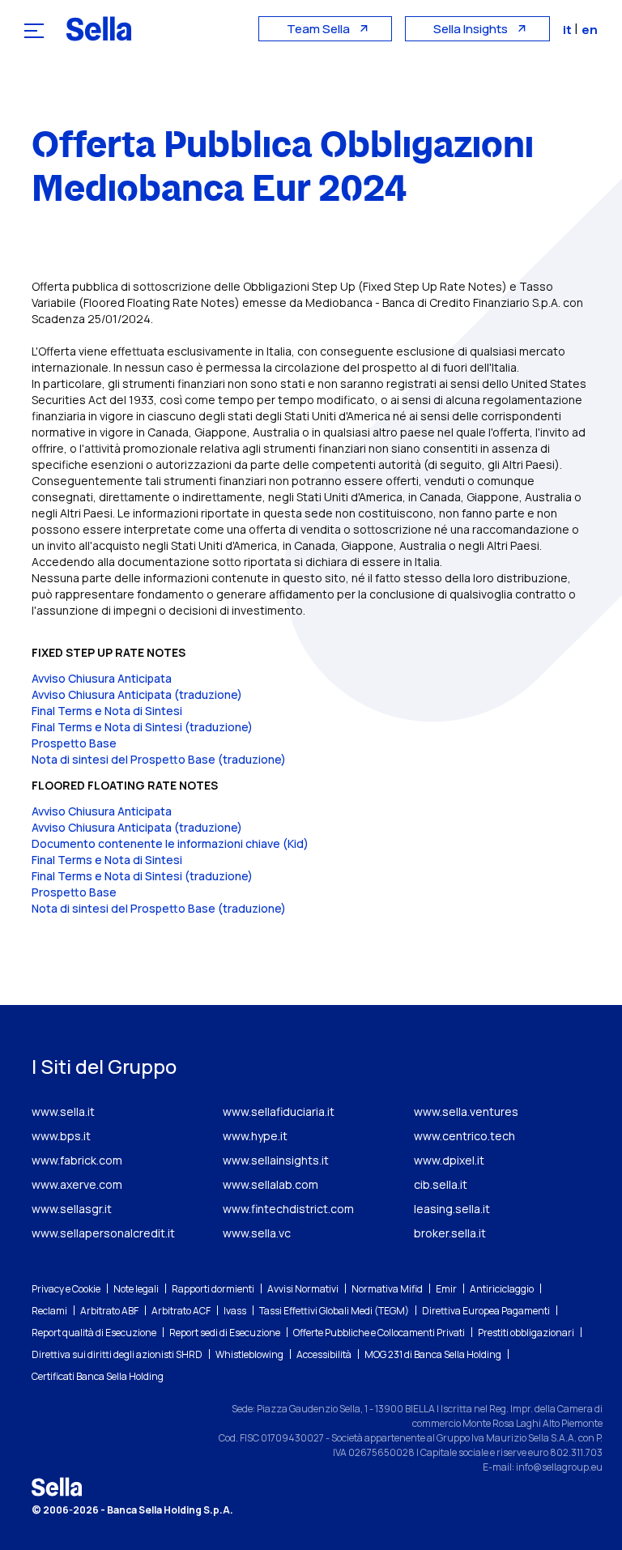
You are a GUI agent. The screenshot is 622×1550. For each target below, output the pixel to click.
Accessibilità (323, 1354)
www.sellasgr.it (72, 1208)
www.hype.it (255, 1135)
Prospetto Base (74, 743)
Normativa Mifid (387, 1289)
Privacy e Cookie (66, 1289)
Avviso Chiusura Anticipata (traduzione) (137, 694)
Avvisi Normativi (303, 1289)
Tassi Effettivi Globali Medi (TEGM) (334, 1311)
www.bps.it (61, 1135)
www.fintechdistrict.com (288, 1208)
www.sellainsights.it (276, 1160)
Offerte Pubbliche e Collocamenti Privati (379, 1332)
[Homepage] (98, 28)
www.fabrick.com (77, 1160)
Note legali (136, 1289)
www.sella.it (63, 1111)
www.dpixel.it (449, 1160)
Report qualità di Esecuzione (94, 1332)
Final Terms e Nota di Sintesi (107, 710)
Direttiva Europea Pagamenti (486, 1311)
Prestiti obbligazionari (526, 1332)
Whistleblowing (249, 1354)
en (590, 29)
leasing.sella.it (452, 1208)
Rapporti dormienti (213, 1289)
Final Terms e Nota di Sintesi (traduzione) (142, 727)
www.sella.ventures (466, 1111)
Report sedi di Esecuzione (224, 1332)
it (568, 29)
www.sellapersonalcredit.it (103, 1233)
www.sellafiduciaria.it (278, 1111)
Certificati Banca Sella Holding (98, 1376)
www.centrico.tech (464, 1135)
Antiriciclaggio (502, 1289)
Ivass (235, 1311)
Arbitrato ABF (109, 1311)
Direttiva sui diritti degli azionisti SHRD (117, 1354)
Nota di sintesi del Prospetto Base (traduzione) (159, 759)
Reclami (49, 1311)
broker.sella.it (450, 1233)
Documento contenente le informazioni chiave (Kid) (170, 843)
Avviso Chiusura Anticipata (102, 678)
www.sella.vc (257, 1233)
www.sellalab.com (270, 1184)
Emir (446, 1289)
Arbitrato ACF (181, 1311)
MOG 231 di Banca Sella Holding (432, 1354)
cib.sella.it (440, 1184)
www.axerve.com (77, 1184)
